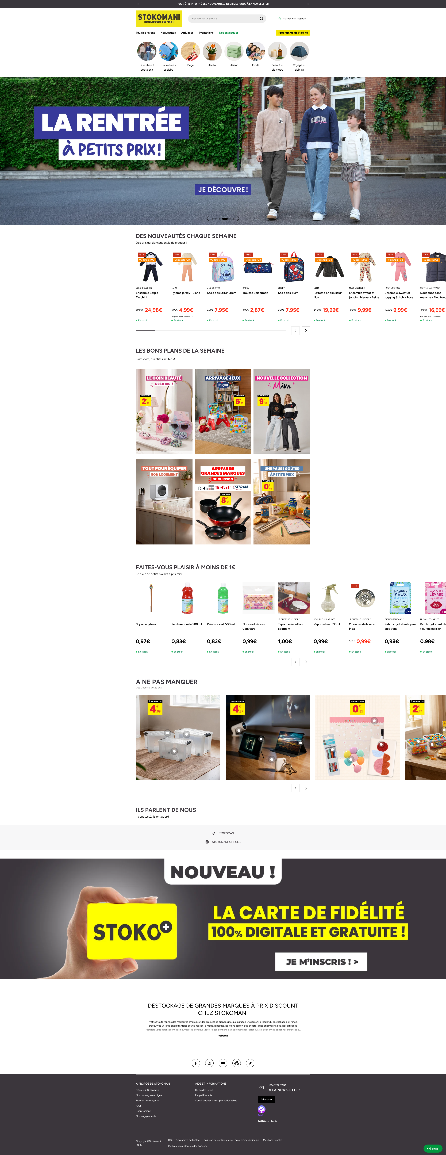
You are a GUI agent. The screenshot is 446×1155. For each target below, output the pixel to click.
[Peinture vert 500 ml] (223, 598)
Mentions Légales (272, 1140)
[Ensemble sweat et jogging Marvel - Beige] (365, 267)
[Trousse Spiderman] (259, 267)
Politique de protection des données (187, 1146)
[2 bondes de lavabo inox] (365, 598)
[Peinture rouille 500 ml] (187, 598)
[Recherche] (261, 19)
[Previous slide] (208, 218)
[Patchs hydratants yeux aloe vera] (401, 598)
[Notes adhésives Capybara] (259, 598)
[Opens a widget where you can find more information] (433, 1149)
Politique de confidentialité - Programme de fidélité (231, 1140)
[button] (138, 4)
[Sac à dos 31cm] (294, 267)
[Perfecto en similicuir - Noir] (330, 267)
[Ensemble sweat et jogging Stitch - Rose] (401, 267)
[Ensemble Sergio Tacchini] (152, 267)
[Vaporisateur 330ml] (330, 598)
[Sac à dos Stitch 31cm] (223, 267)
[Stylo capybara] (152, 598)
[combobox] (227, 18)
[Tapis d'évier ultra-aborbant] (294, 598)
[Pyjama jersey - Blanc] (187, 267)
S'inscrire (266, 1099)
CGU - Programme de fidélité (184, 1140)
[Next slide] (238, 218)
